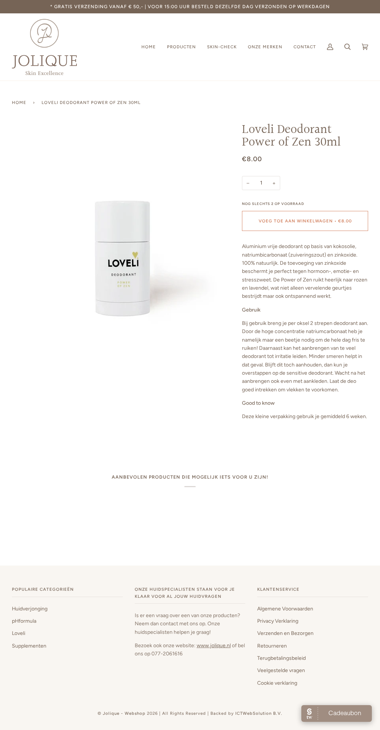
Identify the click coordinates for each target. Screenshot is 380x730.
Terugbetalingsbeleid (281, 658)
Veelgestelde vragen (281, 670)
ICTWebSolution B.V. (258, 713)
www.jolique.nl (214, 645)
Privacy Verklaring (277, 621)
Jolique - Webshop (124, 713)
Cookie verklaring (277, 683)
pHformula (24, 621)
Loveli (18, 633)
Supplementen (29, 646)
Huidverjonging (30, 609)
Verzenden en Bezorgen (285, 633)
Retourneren (272, 646)
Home (19, 102)
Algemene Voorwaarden (285, 609)
